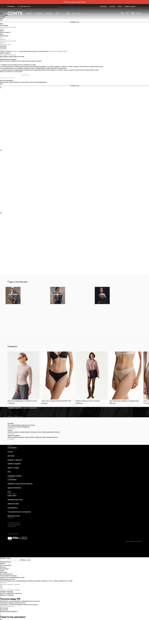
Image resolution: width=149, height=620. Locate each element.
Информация (12, 493)
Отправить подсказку (6, 591)
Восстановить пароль (6, 56)
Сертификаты (13, 508)
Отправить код (74, 22)
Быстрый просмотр (20, 354)
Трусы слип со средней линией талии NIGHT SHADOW (57, 401)
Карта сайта (12, 495)
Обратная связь (13, 504)
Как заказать (103, 6)
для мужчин (19, 411)
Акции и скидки (13, 468)
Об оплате (11, 434)
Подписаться (4, 611)
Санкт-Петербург (5, 565)
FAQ (9, 472)
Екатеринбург (4, 569)
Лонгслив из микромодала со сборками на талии (22, 401)
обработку (15, 51)
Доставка (112, 6)
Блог (9, 492)
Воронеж (3, 567)
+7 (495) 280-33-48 (24, 6)
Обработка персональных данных (20, 484)
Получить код (25, 75)
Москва (2, 563)
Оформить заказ (19, 577)
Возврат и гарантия (130, 6)
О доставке (11, 428)
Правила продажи (14, 464)
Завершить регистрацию (7, 77)
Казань (2, 570)
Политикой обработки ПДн (57, 51)
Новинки (29, 13)
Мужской (3, 48)
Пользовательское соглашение (19, 512)
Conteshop (11, 477)
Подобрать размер (14, 476)
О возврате (11, 439)
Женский (3, 46)
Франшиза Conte (14, 516)
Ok (1, 619)
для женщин (12, 411)
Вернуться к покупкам (7, 595)
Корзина (138, 13)
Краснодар (3, 572)
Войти (2, 30)
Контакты (11, 518)
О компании (12, 479)
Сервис (10, 446)
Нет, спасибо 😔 (13, 611)
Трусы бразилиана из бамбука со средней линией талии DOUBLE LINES (124, 401)
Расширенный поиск (15, 500)
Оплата (120, 6)
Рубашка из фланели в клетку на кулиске (88, 401)
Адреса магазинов (14, 488)
